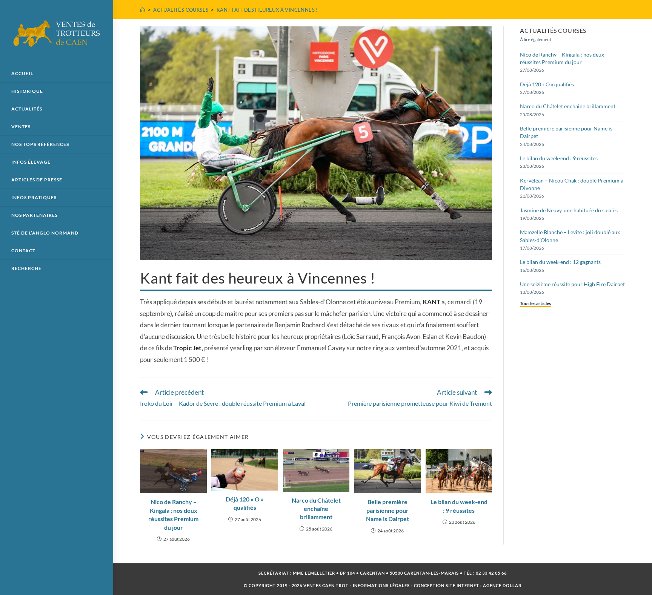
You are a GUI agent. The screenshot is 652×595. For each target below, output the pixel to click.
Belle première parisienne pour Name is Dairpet (387, 510)
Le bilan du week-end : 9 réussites (459, 506)
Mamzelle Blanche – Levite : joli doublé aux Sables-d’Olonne (570, 236)
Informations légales (381, 585)
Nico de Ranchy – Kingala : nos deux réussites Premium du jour (173, 514)
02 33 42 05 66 (491, 572)
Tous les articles (535, 303)
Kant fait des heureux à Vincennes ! (267, 10)
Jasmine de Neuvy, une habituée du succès (569, 210)
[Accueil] (142, 10)
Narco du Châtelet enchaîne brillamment (316, 509)
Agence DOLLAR (502, 585)
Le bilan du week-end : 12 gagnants (560, 262)
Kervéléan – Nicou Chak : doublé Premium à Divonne (571, 184)
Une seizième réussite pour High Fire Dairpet (572, 284)
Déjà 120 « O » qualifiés (245, 503)
